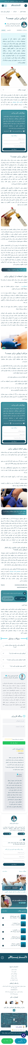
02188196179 (14, 989)
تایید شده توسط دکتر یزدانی (13, 23)
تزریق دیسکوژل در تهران (13, 269)
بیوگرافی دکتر (14, 973)
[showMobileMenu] (25, 5)
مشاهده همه (4, 871)
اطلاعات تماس (8, 598)
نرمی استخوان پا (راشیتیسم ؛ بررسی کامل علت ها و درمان (15, 924)
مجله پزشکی (14, 975)
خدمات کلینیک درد (14, 980)
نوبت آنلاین (22, 598)
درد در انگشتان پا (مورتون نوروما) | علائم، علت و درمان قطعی (15, 930)
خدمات (15, 11)
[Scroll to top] (2, 958)
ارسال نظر (15, 742)
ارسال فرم (14, 149)
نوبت (5, 5)
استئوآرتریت (24, 286)
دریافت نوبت (6, 833)
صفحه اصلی (23, 11)
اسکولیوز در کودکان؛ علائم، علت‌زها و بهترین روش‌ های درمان (15, 944)
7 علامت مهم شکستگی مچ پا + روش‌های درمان (15, 917)
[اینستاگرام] (14, 1010)
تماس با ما (20, 833)
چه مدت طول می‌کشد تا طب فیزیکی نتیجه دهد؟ (15, 892)
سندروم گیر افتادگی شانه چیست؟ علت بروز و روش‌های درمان (15, 937)
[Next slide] (2, 884)
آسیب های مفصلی (17, 102)
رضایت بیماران (14, 977)
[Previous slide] (26, 884)
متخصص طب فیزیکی (15, 571)
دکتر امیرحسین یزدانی (12, 675)
